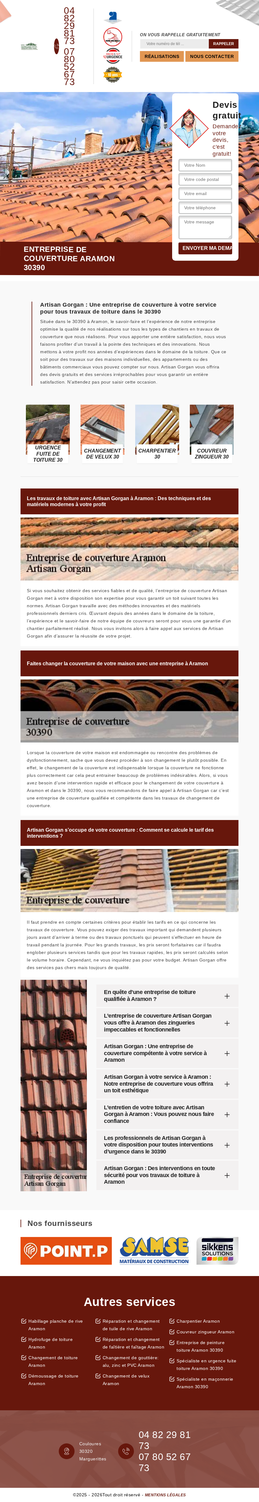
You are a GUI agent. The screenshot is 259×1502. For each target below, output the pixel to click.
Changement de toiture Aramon (53, 1361)
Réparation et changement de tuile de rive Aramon (131, 1325)
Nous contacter (212, 56)
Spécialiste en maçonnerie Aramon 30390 (205, 1383)
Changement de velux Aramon (126, 1379)
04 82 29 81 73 (69, 26)
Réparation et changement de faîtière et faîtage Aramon (134, 1343)
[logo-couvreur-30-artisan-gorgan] (29, 46)
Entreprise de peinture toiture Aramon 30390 (201, 1346)
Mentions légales (165, 1495)
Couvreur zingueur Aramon (205, 1331)
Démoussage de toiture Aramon (53, 1379)
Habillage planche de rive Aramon (55, 1325)
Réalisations (162, 56)
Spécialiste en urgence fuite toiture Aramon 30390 (206, 1364)
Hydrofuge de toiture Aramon (50, 1343)
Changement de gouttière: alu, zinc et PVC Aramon (131, 1361)
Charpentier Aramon (198, 1321)
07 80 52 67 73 (69, 67)
